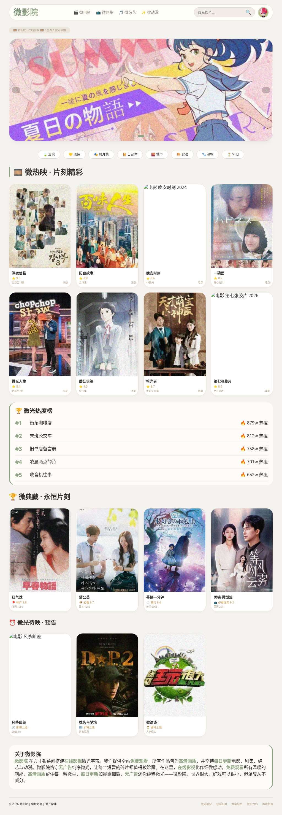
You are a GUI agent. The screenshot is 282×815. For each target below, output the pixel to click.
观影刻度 (221, 804)
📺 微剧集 (104, 12)
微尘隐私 (236, 804)
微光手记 (206, 804)
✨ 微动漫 (150, 12)
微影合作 (252, 804)
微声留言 (267, 804)
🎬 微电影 (82, 12)
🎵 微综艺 (127, 12)
